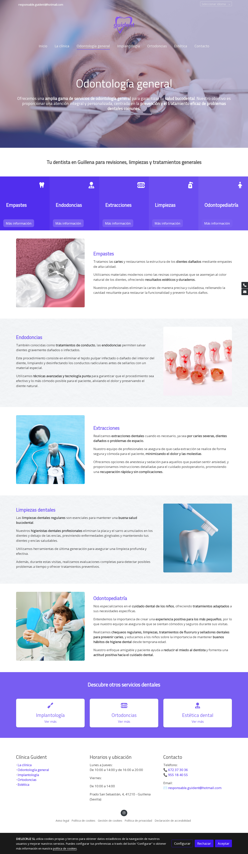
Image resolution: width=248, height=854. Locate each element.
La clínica (25, 765)
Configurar (182, 843)
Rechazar (204, 843)
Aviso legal (62, 820)
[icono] (42, 185)
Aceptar (223, 843)
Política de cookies (83, 820)
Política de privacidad (138, 820)
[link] (124, 24)
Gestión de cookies (110, 820)
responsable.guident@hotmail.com (194, 788)
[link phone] (244, 285)
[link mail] (244, 292)
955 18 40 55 (178, 775)
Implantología (28, 775)
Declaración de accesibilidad (173, 820)
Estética (23, 784)
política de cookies (65, 848)
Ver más (50, 721)
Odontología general (33, 770)
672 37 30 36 (178, 770)
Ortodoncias (27, 779)
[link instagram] (124, 812)
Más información (18, 223)
